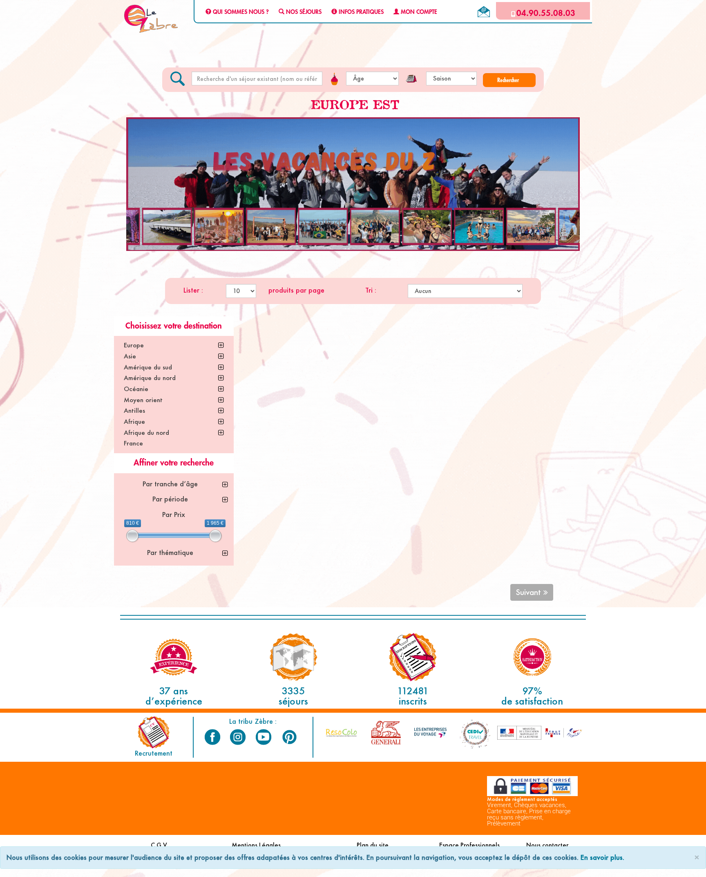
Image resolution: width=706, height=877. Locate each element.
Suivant (529, 592)
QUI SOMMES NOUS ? (240, 12)
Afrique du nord (146, 432)
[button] (509, 80)
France (133, 443)
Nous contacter (547, 845)
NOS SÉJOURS (303, 12)
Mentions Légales (256, 845)
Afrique (134, 421)
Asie (130, 356)
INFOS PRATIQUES (360, 12)
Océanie (136, 389)
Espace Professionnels (469, 845)
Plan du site (373, 845)
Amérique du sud (148, 367)
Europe (134, 345)
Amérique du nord (150, 378)
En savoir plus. (602, 857)
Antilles (134, 410)
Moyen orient (143, 400)
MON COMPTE (418, 12)
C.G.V (159, 845)
